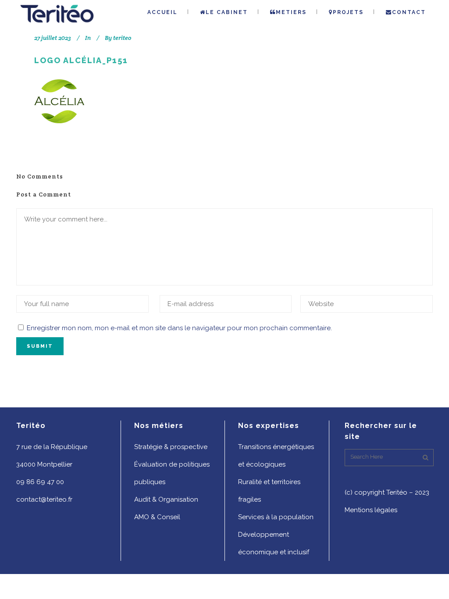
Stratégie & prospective (170, 447)
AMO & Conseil (157, 517)
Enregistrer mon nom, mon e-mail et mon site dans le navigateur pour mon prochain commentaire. (179, 328)
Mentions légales (371, 510)
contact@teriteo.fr (44, 499)
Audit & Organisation (166, 499)
